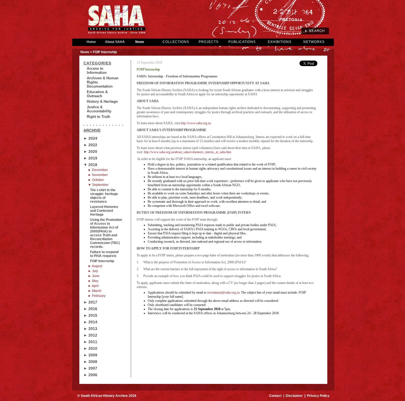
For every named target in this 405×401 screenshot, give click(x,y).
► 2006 (90, 375)
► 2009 (90, 355)
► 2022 (90, 145)
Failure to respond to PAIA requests (104, 254)
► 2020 (90, 151)
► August (95, 266)
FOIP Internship (102, 261)
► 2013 (90, 328)
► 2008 (90, 361)
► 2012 (90, 335)
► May (93, 281)
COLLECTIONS (176, 42)
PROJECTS (208, 42)
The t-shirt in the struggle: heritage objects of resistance (104, 196)
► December (98, 170)
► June (93, 276)
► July (93, 271)
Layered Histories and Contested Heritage (104, 210)
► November (98, 175)
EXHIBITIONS (279, 42)
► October (96, 180)
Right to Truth (98, 117)
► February (97, 296)
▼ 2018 (90, 164)
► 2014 (90, 322)
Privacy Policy (318, 396)
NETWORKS (314, 42)
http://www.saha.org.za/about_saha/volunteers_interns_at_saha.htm (187, 152)
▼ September (98, 185)
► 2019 (90, 158)
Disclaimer (294, 396)
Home (91, 42)
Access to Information (97, 70)
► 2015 (90, 315)
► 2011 (90, 342)
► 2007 (90, 368)
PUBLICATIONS (242, 42)
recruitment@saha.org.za (223, 292)
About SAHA (115, 42)
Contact (275, 396)
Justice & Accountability (99, 109)
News (139, 42)
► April (93, 286)
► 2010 (90, 348)
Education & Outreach (97, 94)
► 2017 (90, 302)
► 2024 (90, 138)
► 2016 (90, 309)
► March (94, 291)
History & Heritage (102, 101)
